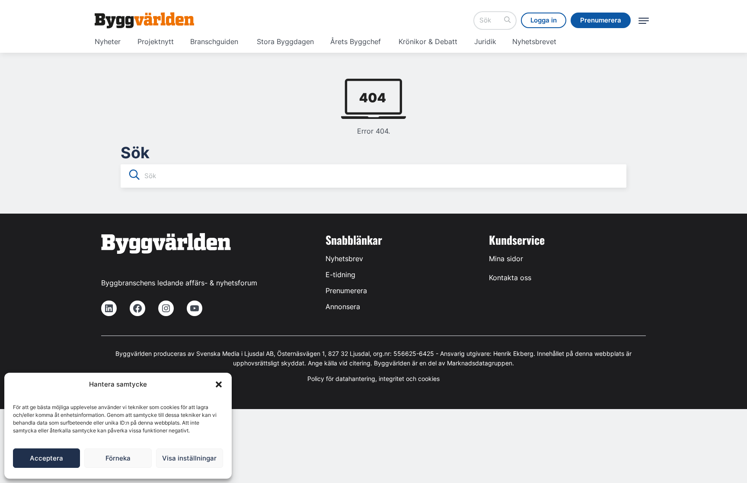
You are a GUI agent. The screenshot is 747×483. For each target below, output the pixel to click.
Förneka (118, 458)
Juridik (485, 41)
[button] (218, 384)
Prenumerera (346, 290)
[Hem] (144, 20)
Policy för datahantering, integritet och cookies (373, 378)
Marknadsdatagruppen (479, 363)
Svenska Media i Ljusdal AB (235, 353)
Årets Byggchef (355, 41)
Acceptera (46, 458)
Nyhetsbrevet (534, 41)
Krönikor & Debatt (428, 41)
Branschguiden (214, 41)
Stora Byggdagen (285, 41)
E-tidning (340, 274)
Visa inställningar (189, 458)
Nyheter (108, 41)
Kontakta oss (510, 277)
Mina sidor (506, 258)
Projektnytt (155, 41)
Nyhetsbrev (344, 258)
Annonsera (343, 306)
